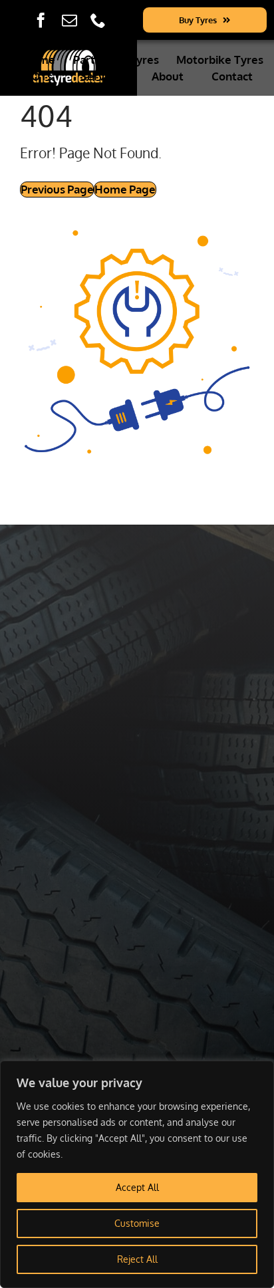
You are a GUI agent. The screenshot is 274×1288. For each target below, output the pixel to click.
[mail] (69, 20)
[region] (137, 1174)
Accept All (137, 1187)
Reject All (137, 1259)
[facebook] (41, 20)
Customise (137, 1223)
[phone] (98, 20)
